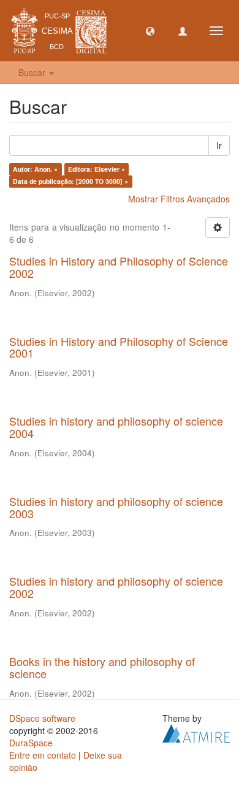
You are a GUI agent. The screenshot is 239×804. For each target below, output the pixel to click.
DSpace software (42, 718)
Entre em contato (42, 755)
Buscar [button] (33, 72)
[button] (150, 30)
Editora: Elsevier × (96, 169)
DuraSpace (31, 743)
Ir (219, 145)
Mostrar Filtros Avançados (179, 199)
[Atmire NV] (196, 732)
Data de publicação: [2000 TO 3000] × (70, 181)
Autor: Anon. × (35, 169)
